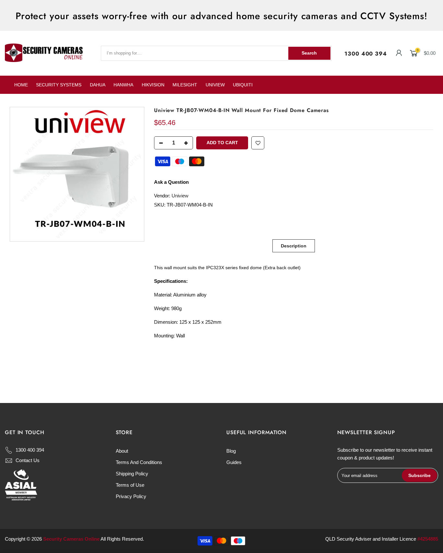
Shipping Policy (132, 473)
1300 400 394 (365, 53)
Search (309, 53)
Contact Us (28, 460)
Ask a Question (171, 182)
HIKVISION (153, 84)
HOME (21, 84)
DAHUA (97, 84)
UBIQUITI (243, 84)
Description (293, 245)
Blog (231, 451)
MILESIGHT (185, 84)
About (122, 451)
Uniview (180, 195)
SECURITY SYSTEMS (58, 84)
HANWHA (123, 84)
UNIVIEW (215, 84)
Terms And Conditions (139, 462)
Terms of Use (130, 485)
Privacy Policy (131, 496)
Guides (234, 462)
